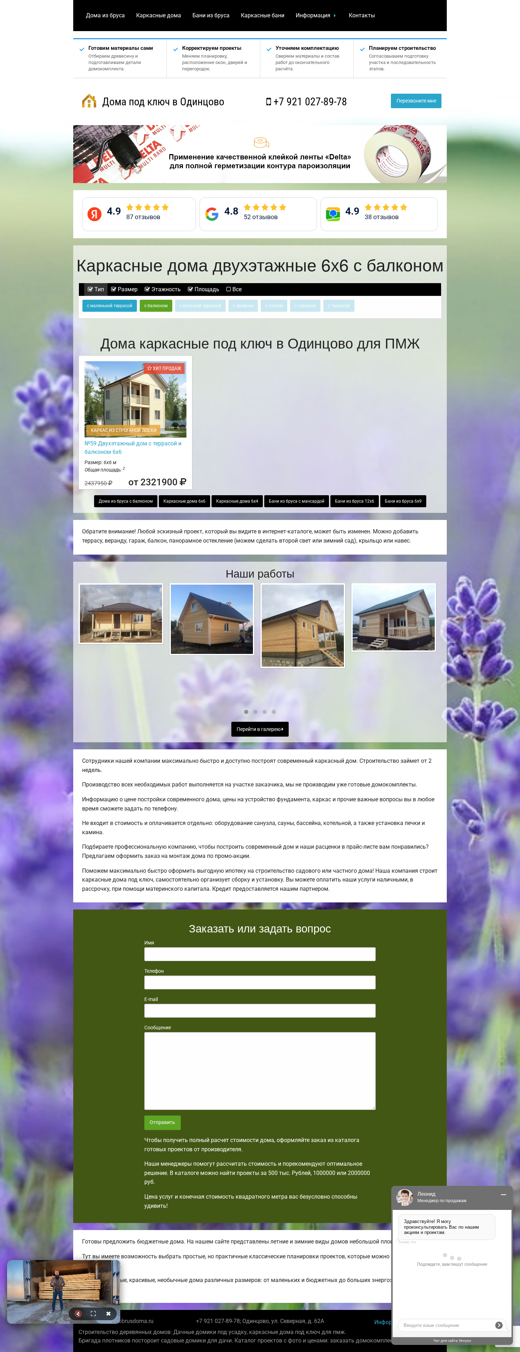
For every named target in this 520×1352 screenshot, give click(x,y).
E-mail (151, 999)
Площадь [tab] (206, 289)
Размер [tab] (127, 289)
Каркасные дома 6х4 (237, 501)
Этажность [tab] (165, 289)
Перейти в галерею (259, 729)
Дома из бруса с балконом (126, 501)
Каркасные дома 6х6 (184, 501)
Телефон (154, 971)
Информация (313, 15)
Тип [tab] (98, 289)
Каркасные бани (262, 15)
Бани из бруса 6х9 (403, 501)
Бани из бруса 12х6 (354, 501)
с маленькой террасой (109, 305)
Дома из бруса (105, 15)
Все (236, 289)
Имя (149, 943)
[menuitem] (105, 15)
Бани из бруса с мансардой (296, 501)
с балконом (156, 305)
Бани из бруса (211, 15)
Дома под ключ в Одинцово (162, 101)
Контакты (362, 15)
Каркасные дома (158, 15)
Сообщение (157, 1027)
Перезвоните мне (416, 101)
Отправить (162, 1122)
